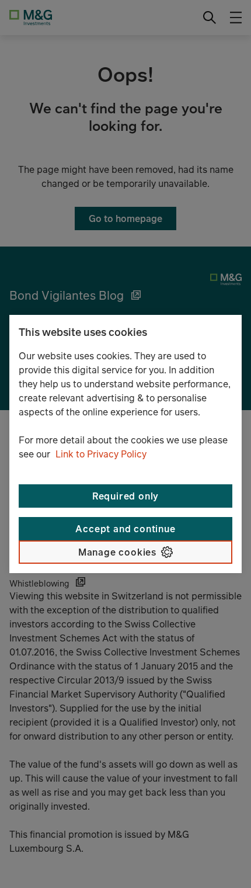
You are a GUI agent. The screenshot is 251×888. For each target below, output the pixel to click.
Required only (125, 496)
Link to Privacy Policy (101, 454)
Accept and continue (125, 528)
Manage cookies (117, 552)
